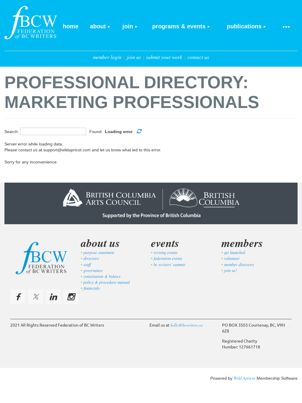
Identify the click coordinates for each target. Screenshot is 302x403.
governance (93, 270)
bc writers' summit (169, 264)
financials (91, 288)
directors (91, 258)
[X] (35, 296)
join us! (230, 270)
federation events (168, 258)
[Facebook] (17, 296)
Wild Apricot (244, 378)
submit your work (164, 57)
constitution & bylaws (102, 276)
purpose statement (98, 252)
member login (107, 57)
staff (87, 264)
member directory (239, 264)
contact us (198, 57)
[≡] (286, 26)
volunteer (232, 258)
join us (134, 57)
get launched (234, 252)
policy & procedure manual (106, 282)
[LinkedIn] (53, 296)
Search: (11, 131)
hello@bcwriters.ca (186, 325)
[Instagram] (70, 296)
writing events (166, 252)
